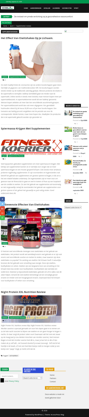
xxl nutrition (14, 356)
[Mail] (2, 213)
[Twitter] (2, 204)
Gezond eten (67, 8)
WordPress (39, 415)
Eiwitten (4, 77)
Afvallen (47, 8)
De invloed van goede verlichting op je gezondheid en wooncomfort (80, 114)
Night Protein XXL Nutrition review (23, 292)
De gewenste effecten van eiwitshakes (25, 204)
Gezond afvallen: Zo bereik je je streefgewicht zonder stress (80, 164)
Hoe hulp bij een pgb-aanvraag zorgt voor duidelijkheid (80, 182)
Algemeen (56, 8)
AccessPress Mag (57, 415)
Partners (53, 378)
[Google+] (2, 208)
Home (26, 8)
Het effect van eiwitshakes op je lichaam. (27, 38)
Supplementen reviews (17, 77)
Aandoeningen (35, 8)
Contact (27, 17)
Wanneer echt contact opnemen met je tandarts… (80, 148)
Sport (76, 8)
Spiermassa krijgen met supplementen (25, 128)
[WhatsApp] (2, 217)
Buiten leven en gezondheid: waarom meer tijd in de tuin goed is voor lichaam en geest (80, 132)
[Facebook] (2, 199)
